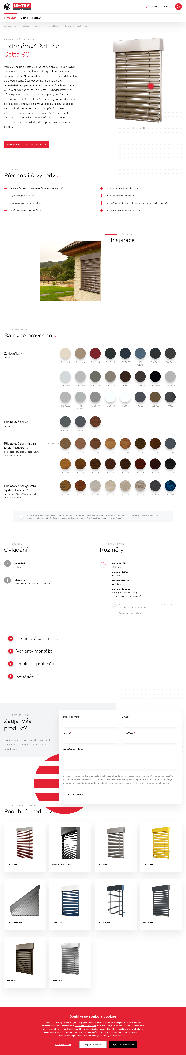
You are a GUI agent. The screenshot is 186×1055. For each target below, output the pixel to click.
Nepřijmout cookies (93, 1045)
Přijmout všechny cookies (123, 1045)
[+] (150, 86)
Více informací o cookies (85, 1026)
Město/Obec (128, 732)
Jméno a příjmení (71, 716)
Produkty (10, 18)
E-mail (125, 716)
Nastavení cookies (63, 1045)
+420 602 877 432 (160, 6)
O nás (24, 18)
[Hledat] (178, 6)
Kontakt (37, 18)
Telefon (67, 732)
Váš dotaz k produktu (73, 748)
